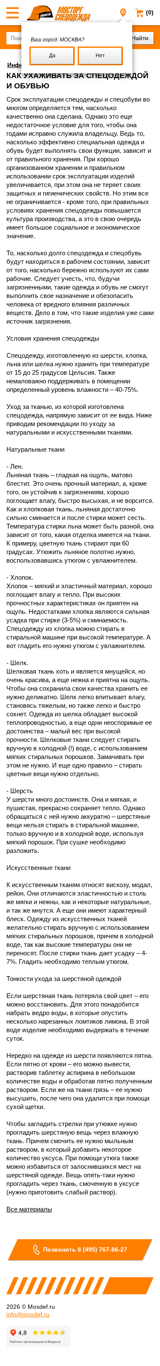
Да (52, 55)
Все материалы (29, 1209)
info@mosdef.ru (27, 1314)
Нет (100, 55)
